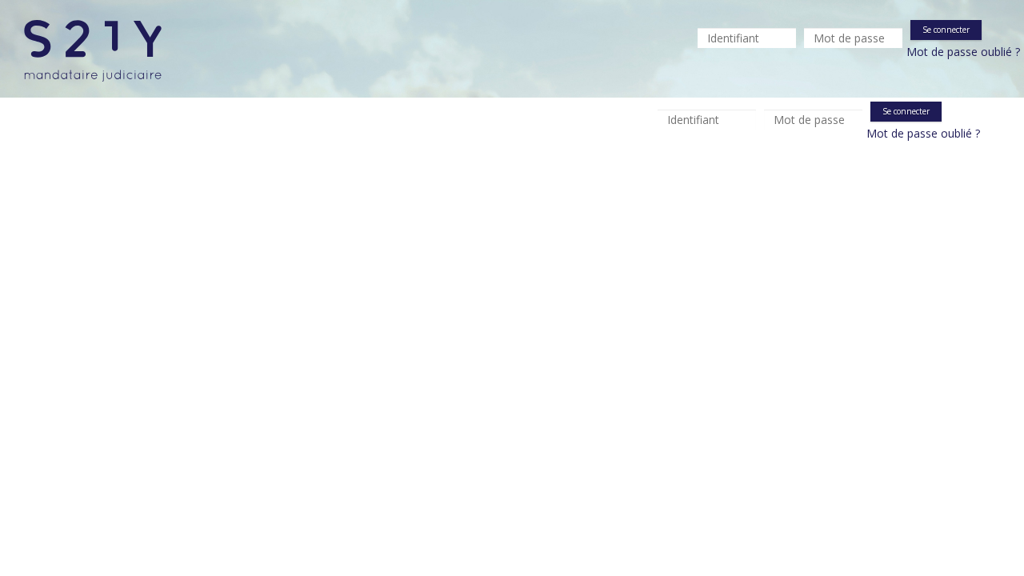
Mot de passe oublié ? (963, 51)
